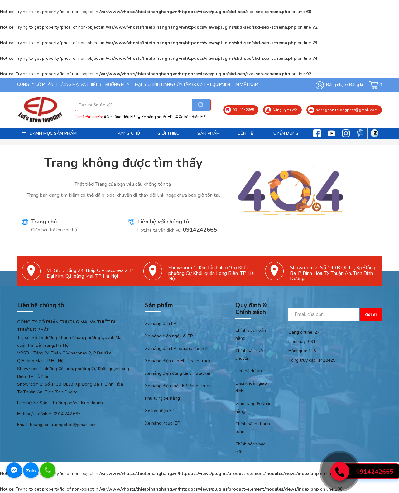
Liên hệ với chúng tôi (163, 221)
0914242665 (200, 229)
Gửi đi (371, 314)
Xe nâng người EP (156, 117)
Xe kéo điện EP (192, 117)
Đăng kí (356, 84)
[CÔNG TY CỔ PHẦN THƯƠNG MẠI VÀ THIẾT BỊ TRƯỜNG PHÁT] (39, 110)
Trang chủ (44, 221)
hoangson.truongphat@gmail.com (63, 425)
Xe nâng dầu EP (121, 117)
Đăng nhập (336, 84)
